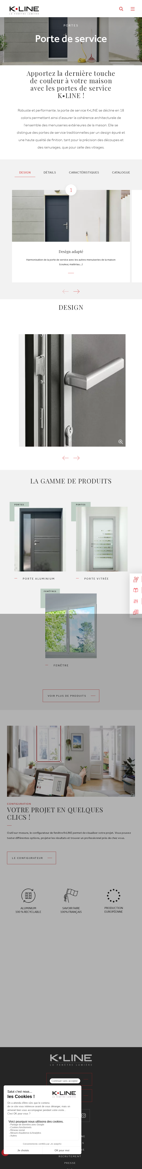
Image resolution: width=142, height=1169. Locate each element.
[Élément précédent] (65, 458)
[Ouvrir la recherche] (121, 8)
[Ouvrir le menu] (133, 9)
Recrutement (70, 1156)
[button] (76, 291)
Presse (70, 1163)
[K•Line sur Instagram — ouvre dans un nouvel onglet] (83, 1115)
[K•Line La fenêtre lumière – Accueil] (24, 9)
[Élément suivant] (76, 458)
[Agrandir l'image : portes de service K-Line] (71, 390)
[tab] (25, 172)
